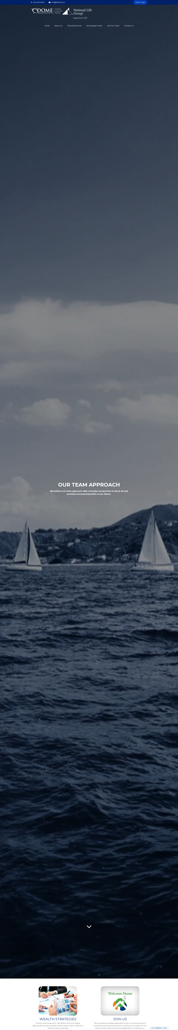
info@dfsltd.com (58, 2)
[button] (47, 26)
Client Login (140, 2)
